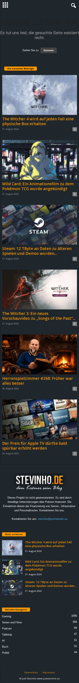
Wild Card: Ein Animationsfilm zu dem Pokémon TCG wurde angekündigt (38, 186)
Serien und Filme (12, 622)
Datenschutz (31, 672)
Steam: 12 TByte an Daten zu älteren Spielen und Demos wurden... (37, 251)
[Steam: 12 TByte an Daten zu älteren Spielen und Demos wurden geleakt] (39, 225)
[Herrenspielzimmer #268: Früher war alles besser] (39, 354)
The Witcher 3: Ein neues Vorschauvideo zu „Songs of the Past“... (38, 316)
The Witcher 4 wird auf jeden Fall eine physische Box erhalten (38, 121)
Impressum (49, 672)
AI (3, 640)
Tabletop (7, 634)
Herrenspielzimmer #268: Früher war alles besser (37, 381)
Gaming (6, 616)
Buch (5, 646)
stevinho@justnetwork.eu (52, 518)
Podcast (7, 628)
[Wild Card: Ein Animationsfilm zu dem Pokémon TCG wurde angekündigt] (39, 160)
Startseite (49, 50)
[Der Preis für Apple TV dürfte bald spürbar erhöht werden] (39, 419)
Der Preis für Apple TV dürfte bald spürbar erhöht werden (34, 446)
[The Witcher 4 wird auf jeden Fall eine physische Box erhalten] (39, 95)
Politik (5, 652)
